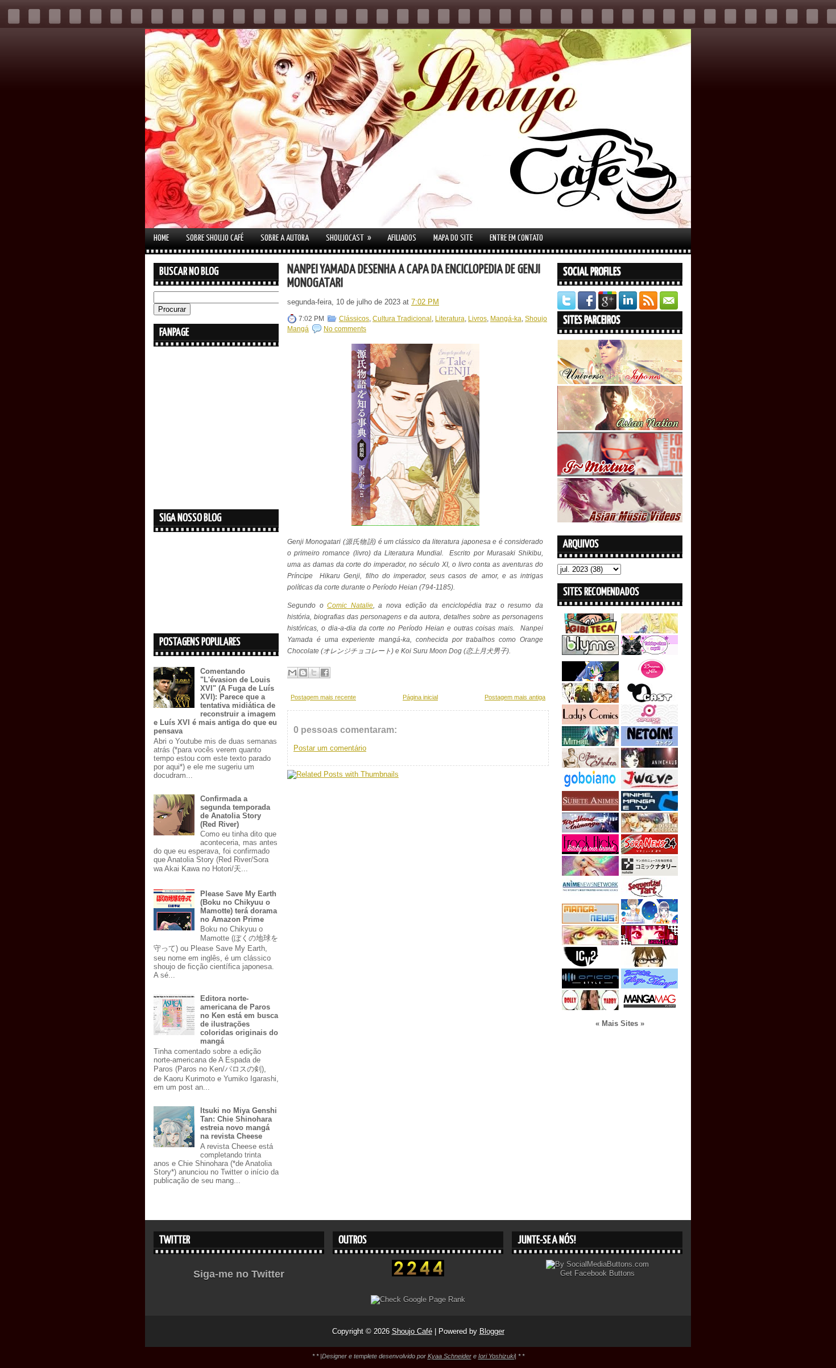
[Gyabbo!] (590, 678)
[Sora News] (649, 851)
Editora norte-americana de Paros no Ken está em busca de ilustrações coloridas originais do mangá (239, 1019)
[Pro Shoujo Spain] (649, 942)
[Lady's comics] (590, 722)
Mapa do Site (453, 238)
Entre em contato (516, 238)
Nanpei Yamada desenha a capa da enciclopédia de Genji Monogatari (413, 276)
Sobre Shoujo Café (214, 238)
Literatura (450, 319)
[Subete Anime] (590, 808)
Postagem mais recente (323, 697)
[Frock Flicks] (590, 851)
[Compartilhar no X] (314, 672)
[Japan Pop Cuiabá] (649, 722)
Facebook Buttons (604, 1273)
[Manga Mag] (649, 1007)
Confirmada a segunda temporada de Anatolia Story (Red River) (235, 811)
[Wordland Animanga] (590, 830)
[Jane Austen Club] (590, 765)
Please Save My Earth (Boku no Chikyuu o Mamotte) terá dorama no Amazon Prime (238, 906)
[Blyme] (590, 652)
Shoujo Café (412, 1331)
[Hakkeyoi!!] (649, 964)
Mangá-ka (506, 319)
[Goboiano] (590, 786)
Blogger (491, 1331)
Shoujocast (348, 237)
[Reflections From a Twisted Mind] (590, 700)
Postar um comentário (329, 748)
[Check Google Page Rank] (418, 1299)
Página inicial (420, 697)
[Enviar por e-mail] (292, 672)
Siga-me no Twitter (238, 1274)
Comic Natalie (350, 605)
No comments (345, 329)
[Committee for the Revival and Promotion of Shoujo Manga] (649, 986)
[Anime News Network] (590, 895)
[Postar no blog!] (303, 672)
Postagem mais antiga (515, 697)
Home (161, 238)
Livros (477, 319)
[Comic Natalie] (649, 873)
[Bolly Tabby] (590, 1007)
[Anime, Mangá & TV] (649, 808)
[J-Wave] (649, 786)
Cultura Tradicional (402, 319)
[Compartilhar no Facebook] (324, 672)
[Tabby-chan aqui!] (649, 652)
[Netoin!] (649, 743)
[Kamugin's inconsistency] (590, 873)
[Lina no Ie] (649, 631)
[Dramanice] (649, 678)
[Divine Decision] (649, 830)
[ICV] (590, 964)
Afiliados (401, 238)
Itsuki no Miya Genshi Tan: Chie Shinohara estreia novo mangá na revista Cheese (238, 1123)
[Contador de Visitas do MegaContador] (418, 1274)
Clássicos (354, 319)
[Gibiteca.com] (590, 631)
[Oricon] (590, 986)
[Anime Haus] (649, 765)
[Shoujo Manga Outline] (590, 942)
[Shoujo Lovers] (649, 921)
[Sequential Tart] (649, 895)
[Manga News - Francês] (590, 921)
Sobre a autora (284, 238)
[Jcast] (649, 700)
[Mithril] (590, 743)
